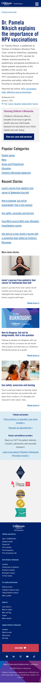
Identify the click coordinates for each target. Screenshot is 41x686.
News (4, 159)
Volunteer (5, 629)
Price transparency (7, 550)
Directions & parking (8, 570)
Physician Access (7, 587)
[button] (37, 4)
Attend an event (7, 632)
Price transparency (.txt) (9, 553)
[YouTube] (27, 656)
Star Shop (5, 638)
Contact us (34, 664)
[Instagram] (20, 656)
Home (5, 664)
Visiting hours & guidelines (10, 567)
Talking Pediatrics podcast (10, 593)
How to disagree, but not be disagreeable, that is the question (18, 334)
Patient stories (8, 155)
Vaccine (35, 104)
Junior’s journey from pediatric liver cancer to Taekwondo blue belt (19, 281)
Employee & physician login (10, 590)
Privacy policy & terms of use (19, 664)
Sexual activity (27, 104)
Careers (4, 615)
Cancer (10, 104)
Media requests (6, 618)
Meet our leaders (7, 609)
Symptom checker (7, 541)
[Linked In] (14, 656)
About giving (6, 635)
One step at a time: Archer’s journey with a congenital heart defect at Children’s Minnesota (20, 238)
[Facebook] (7, 656)
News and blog (6, 612)
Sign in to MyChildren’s (9, 538)
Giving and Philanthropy (13, 164)
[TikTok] (34, 656)
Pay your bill (6, 544)
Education (17, 104)
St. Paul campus (7, 576)
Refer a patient (6, 595)
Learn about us (6, 607)
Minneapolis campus (8, 573)
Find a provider (6, 547)
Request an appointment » (21, 427)
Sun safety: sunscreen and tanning (18, 213)
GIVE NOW (19, 648)
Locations (5, 564)
